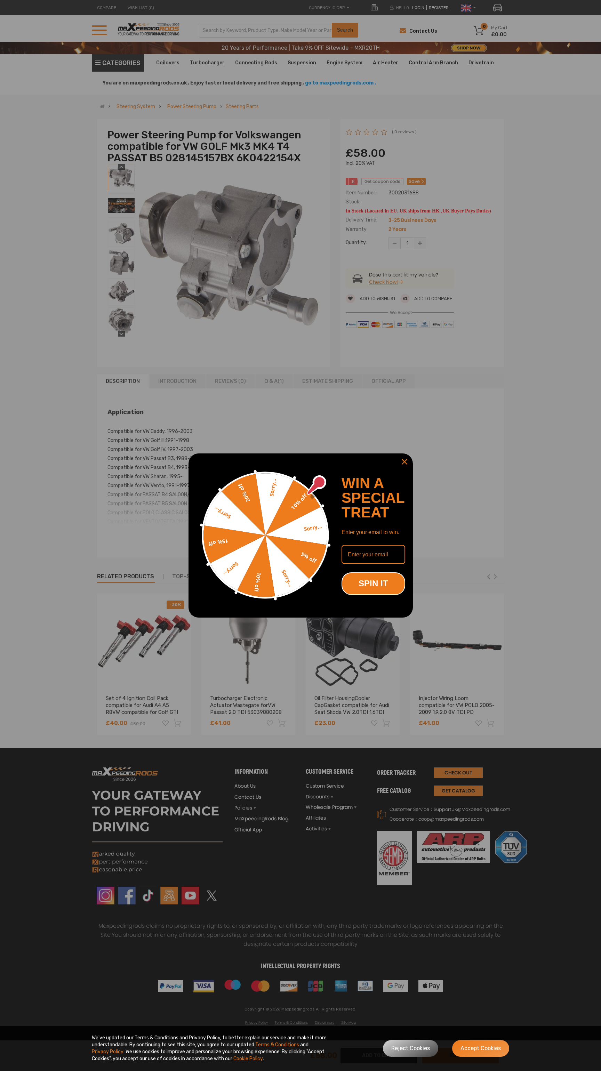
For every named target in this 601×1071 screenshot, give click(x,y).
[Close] (404, 461)
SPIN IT (373, 583)
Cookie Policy (248, 1059)
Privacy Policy (107, 1052)
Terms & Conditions (277, 1045)
